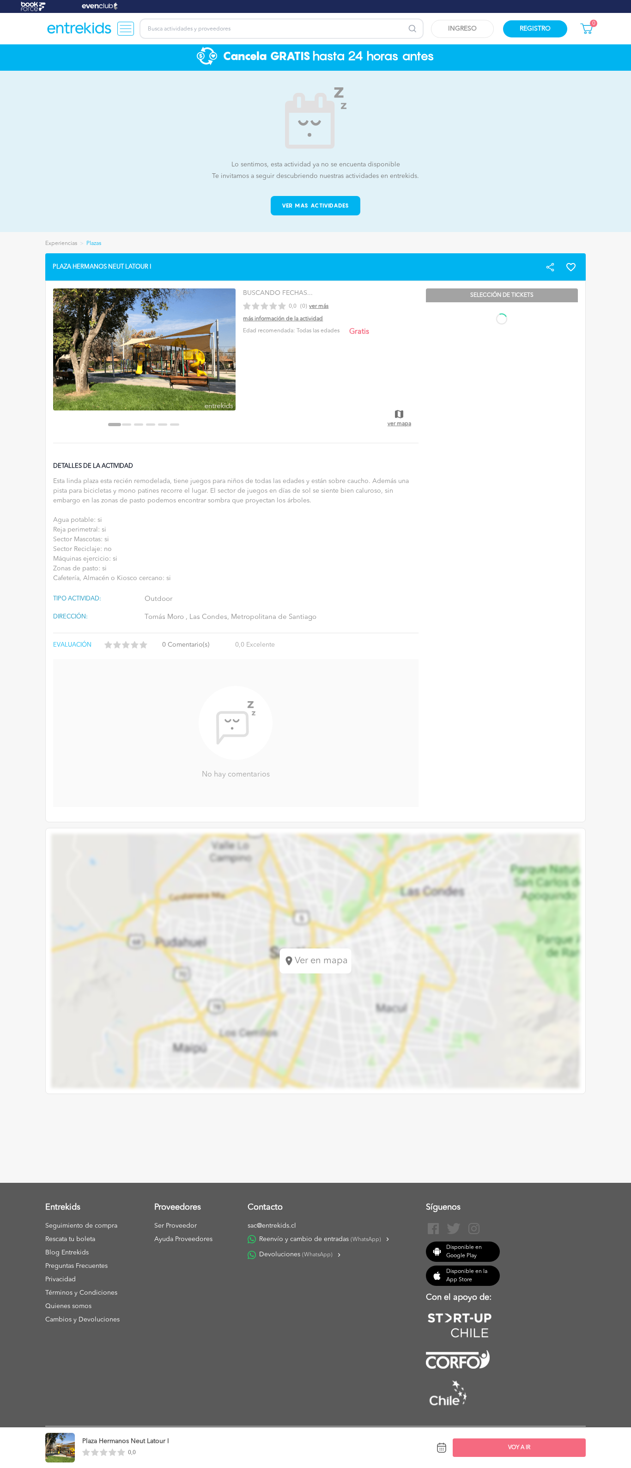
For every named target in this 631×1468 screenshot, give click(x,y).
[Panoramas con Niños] (79, 29)
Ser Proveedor (175, 1226)
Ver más (318, 306)
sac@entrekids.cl (272, 1226)
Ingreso (462, 28)
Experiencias (61, 243)
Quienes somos (68, 1306)
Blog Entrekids (67, 1252)
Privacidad (60, 1279)
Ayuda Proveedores (183, 1239)
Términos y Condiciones (81, 1293)
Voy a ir (519, 1447)
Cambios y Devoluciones (82, 1319)
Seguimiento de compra (81, 1226)
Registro (535, 28)
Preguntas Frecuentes (76, 1266)
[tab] (114, 424)
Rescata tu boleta (70, 1239)
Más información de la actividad (283, 319)
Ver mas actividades (316, 205)
